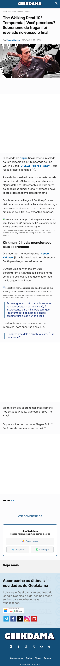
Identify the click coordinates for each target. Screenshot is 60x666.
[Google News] (49, 647)
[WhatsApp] (29, 84)
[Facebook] (18, 647)
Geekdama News (9, 11)
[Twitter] (34, 647)
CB (13, 500)
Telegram (19, 549)
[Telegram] (36, 84)
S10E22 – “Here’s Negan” (35, 165)
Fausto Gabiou (13, 40)
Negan (23, 158)
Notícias (28, 11)
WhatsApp (44, 549)
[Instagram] (26, 647)
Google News (32, 541)
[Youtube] (41, 647)
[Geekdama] (30, 4)
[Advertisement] (30, 123)
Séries (20, 11)
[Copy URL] (42, 84)
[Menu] (4, 4)
